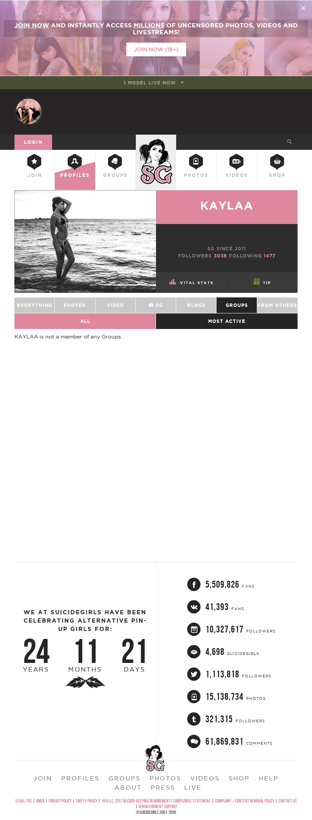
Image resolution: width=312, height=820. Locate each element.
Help (269, 778)
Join (34, 175)
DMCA (40, 801)
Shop (277, 175)
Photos (196, 175)
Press (163, 787)
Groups (115, 175)
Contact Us (288, 801)
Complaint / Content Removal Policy (244, 801)
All (85, 321)
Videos (236, 175)
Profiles (75, 175)
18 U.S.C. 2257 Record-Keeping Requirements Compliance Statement (156, 801)
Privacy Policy (60, 801)
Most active (226, 321)
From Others (277, 305)
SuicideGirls (156, 140)
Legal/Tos (24, 801)
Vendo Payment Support (157, 806)
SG (158, 305)
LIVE (193, 787)
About (128, 787)
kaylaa (226, 205)
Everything (34, 305)
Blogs (196, 305)
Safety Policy (86, 801)
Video (115, 305)
